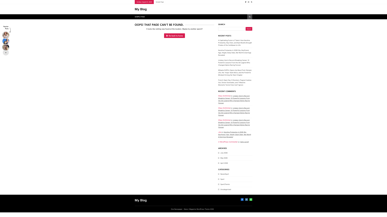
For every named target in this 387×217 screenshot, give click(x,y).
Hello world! (244, 142)
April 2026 (224, 163)
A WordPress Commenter (227, 142)
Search (221, 24)
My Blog (141, 9)
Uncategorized (225, 189)
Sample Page (160, 2)
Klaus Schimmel (224, 108)
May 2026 (223, 158)
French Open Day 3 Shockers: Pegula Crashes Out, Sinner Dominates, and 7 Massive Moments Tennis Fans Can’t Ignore (234, 82)
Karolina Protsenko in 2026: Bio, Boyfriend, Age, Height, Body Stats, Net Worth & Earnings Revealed (234, 52)
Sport (222, 179)
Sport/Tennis (225, 184)
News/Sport (224, 174)
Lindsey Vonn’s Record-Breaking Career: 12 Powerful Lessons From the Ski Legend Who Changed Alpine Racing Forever (234, 62)
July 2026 (223, 153)
